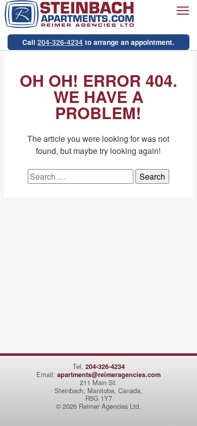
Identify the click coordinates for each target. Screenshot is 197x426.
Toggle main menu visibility (183, 10)
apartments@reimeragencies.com (109, 374)
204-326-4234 (60, 42)
